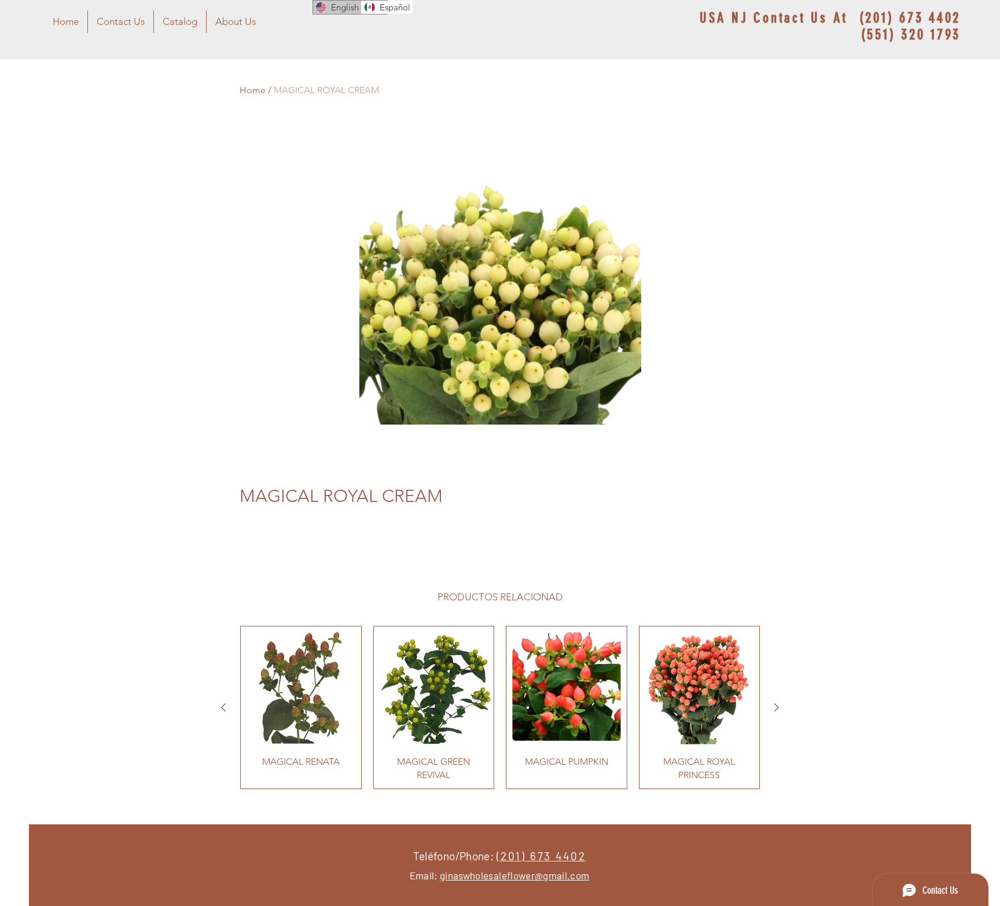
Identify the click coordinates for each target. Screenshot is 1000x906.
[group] (500, 707)
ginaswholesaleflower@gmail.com (514, 875)
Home (253, 90)
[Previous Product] (223, 707)
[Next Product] (777, 707)
